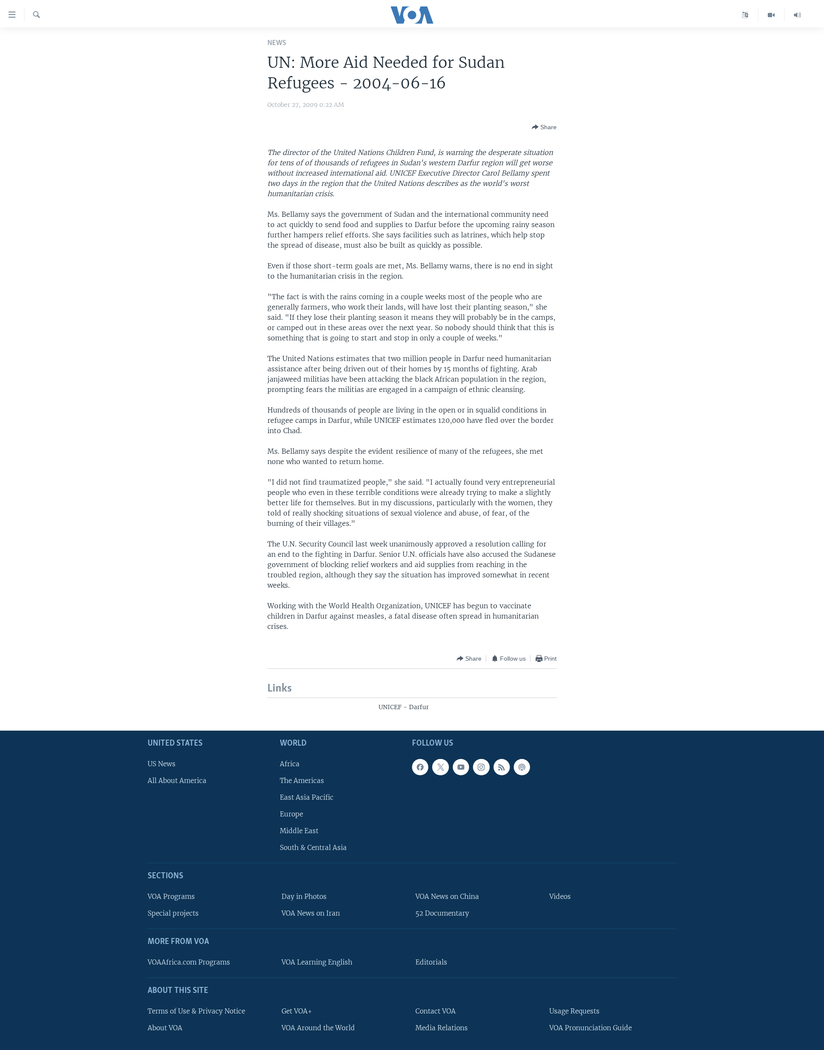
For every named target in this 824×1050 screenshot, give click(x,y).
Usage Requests (574, 1011)
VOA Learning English (317, 962)
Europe (291, 814)
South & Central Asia (313, 848)
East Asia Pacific (306, 797)
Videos (560, 896)
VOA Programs (171, 896)
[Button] (544, 127)
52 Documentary (442, 913)
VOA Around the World (318, 1027)
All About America (177, 780)
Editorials (431, 962)
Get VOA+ (297, 1011)
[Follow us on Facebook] (420, 767)
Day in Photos (304, 896)
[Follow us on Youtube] (461, 767)
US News (162, 763)
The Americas (302, 780)
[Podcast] (522, 767)
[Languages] (745, 15)
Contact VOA (435, 1011)
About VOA (165, 1027)
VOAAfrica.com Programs (189, 962)
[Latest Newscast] (797, 15)
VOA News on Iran (311, 913)
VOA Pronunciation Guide (590, 1027)
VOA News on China (447, 896)
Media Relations (441, 1027)
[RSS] (502, 767)
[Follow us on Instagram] (481, 767)
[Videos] (771, 15)
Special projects (173, 913)
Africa (290, 763)
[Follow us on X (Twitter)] (440, 767)
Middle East (299, 831)
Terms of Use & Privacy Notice (196, 1011)
